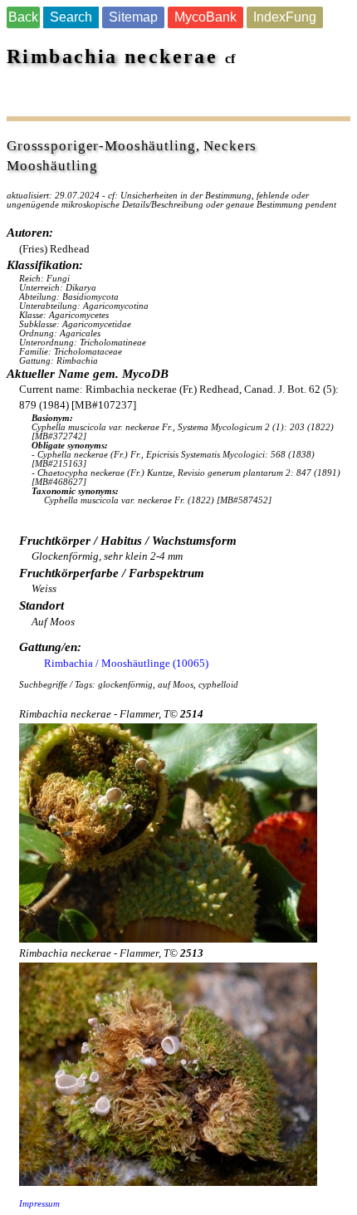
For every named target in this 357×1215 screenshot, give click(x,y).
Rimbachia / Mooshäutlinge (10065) (126, 663)
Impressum (39, 1203)
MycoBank (205, 17)
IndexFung (284, 17)
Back (23, 17)
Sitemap (133, 17)
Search (71, 17)
